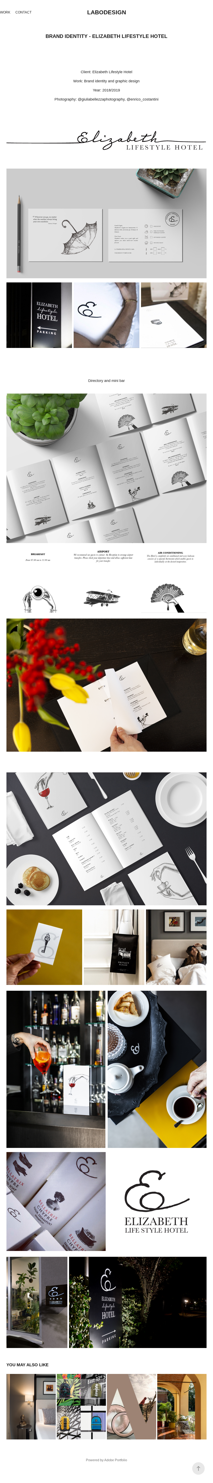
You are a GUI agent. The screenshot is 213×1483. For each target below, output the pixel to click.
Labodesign (106, 12)
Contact (23, 12)
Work (5, 12)
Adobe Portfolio (115, 1460)
